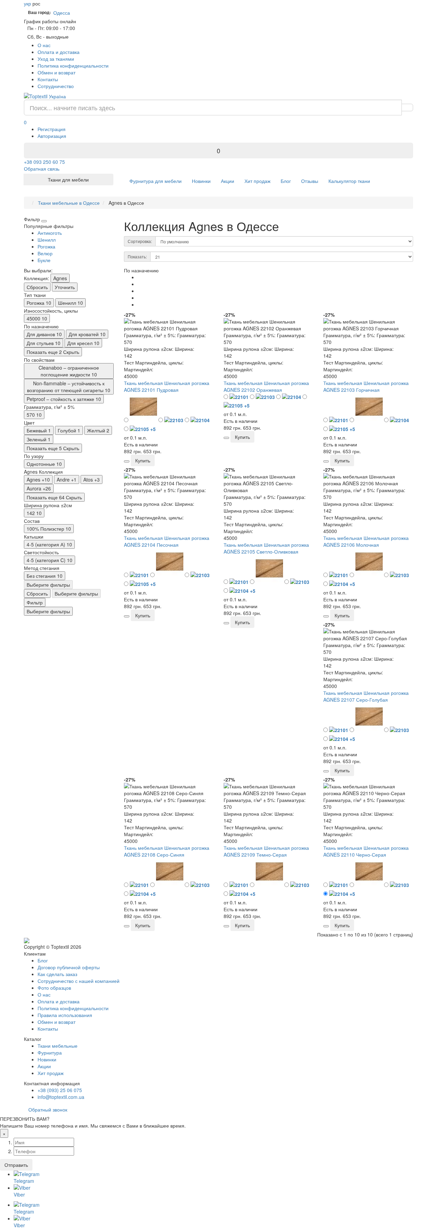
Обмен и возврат (56, 72)
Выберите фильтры (48, 584)
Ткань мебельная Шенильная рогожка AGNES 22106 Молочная (366, 541)
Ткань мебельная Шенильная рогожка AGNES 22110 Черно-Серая (366, 851)
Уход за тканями (56, 58)
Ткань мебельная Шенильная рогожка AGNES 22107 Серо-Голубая (366, 696)
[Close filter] (44, 221)
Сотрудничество (56, 86)
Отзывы (309, 180)
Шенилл (47, 239)
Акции (227, 180)
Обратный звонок (47, 1109)
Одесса (63, 12)
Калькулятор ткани (349, 180)
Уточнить (65, 287)
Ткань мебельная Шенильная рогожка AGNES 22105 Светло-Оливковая (266, 548)
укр (27, 3)
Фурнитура (50, 1052)
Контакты (48, 79)
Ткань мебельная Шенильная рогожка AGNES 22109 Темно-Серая (266, 851)
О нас (44, 45)
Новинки (201, 180)
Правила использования (65, 1015)
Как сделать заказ (57, 974)
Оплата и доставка (59, 51)
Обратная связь (41, 168)
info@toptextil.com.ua (61, 1096)
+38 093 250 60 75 (44, 161)
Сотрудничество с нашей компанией (78, 980)
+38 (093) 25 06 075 (60, 1090)
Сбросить (37, 287)
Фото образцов (54, 987)
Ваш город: (39, 12)
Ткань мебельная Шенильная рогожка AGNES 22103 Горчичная (366, 386)
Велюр (45, 253)
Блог (286, 180)
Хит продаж (257, 180)
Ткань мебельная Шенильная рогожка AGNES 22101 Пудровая (166, 386)
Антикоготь (50, 232)
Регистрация (52, 129)
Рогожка (46, 246)
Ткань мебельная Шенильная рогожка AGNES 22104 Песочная (166, 541)
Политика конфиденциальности (73, 65)
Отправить (16, 1164)
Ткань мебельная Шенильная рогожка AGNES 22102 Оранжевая (266, 386)
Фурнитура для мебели (155, 180)
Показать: (137, 256)
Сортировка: (140, 241)
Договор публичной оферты (69, 967)
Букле (44, 260)
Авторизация (52, 135)
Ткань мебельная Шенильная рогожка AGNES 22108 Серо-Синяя (166, 851)
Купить (142, 460)
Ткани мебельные (57, 1045)
